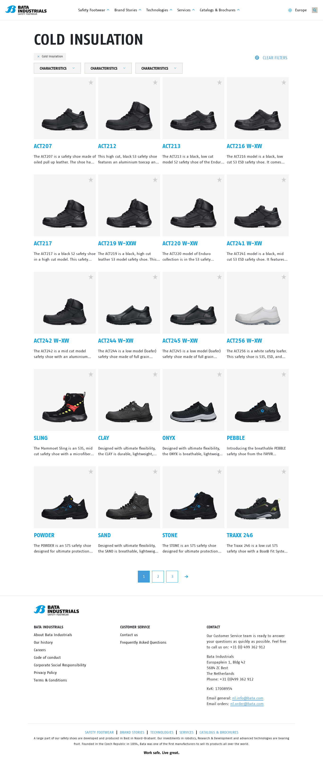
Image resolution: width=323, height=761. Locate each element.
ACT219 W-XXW (117, 244)
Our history (43, 642)
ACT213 (171, 146)
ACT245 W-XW (180, 341)
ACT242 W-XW (51, 341)
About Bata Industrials (53, 635)
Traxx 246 (240, 535)
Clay (103, 438)
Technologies (161, 732)
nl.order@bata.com (247, 704)
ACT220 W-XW (180, 244)
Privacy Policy (45, 673)
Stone (169, 535)
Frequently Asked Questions (143, 642)
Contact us (129, 635)
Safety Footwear (99, 732)
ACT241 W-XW (244, 244)
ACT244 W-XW (115, 341)
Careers (40, 650)
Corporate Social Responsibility (60, 665)
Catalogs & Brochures (219, 732)
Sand (104, 535)
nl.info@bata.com (247, 698)
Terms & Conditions (50, 680)
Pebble (236, 438)
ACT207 (43, 146)
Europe (301, 10)
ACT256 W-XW (244, 341)
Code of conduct (47, 657)
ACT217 (43, 244)
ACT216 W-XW (244, 146)
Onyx (168, 438)
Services (186, 732)
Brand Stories (132, 732)
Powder (44, 535)
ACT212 (107, 146)
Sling (41, 438)
